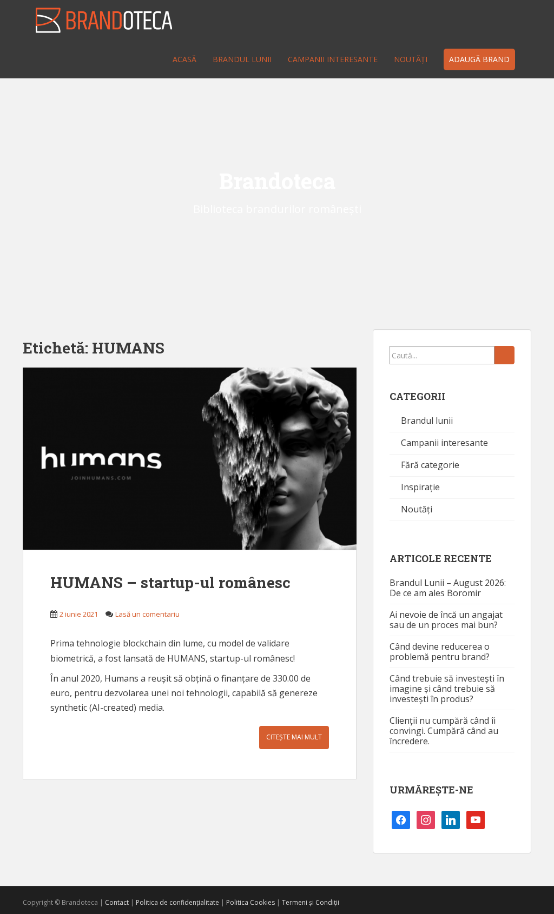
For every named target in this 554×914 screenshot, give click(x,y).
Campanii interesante (333, 59)
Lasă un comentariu (147, 614)
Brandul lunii (242, 59)
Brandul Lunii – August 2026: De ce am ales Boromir (448, 588)
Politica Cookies (250, 902)
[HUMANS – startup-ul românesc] (190, 459)
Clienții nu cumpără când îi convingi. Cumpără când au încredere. (444, 731)
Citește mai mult (294, 737)
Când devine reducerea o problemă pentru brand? (440, 652)
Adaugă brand (479, 59)
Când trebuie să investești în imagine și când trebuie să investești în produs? (447, 688)
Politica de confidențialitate (177, 902)
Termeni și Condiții (310, 902)
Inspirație (420, 487)
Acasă (184, 59)
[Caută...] (504, 355)
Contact (117, 902)
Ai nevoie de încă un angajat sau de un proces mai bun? (446, 620)
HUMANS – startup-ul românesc (170, 582)
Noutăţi (410, 59)
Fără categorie (430, 465)
